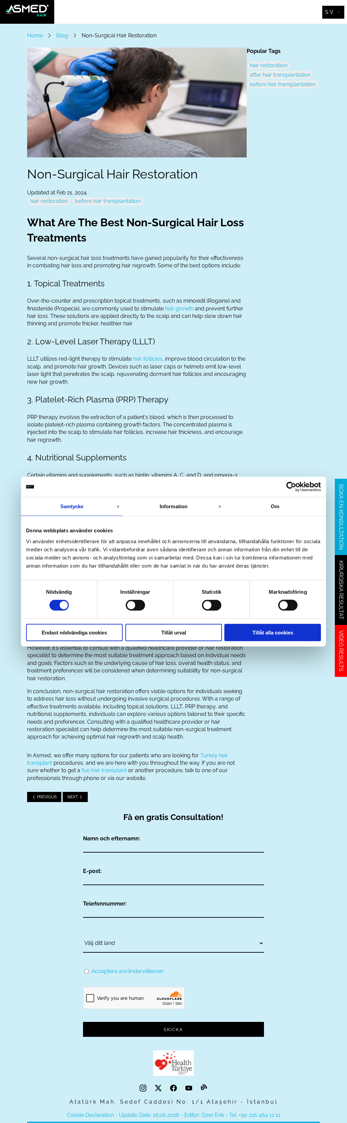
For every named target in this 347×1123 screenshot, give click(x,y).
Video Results (341, 650)
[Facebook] (174, 1088)
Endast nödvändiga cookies (74, 632)
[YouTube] (189, 1088)
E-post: (92, 871)
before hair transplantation (108, 201)
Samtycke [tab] (72, 506)
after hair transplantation (280, 75)
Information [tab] (173, 506)
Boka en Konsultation (341, 517)
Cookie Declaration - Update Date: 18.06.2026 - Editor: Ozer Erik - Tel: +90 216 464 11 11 (173, 1115)
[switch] (135, 605)
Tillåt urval (173, 632)
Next (73, 797)
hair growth (179, 308)
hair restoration (49, 201)
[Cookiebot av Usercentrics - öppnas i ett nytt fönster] (291, 487)
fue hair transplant (104, 770)
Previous (46, 797)
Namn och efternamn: (111, 838)
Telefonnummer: (105, 903)
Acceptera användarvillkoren (127, 971)
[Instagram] (143, 1088)
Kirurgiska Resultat (341, 590)
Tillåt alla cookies (272, 632)
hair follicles (147, 359)
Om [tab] (275, 506)
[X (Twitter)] (159, 1088)
